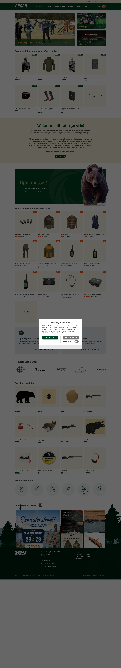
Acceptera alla (50, 337)
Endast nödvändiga (71, 337)
